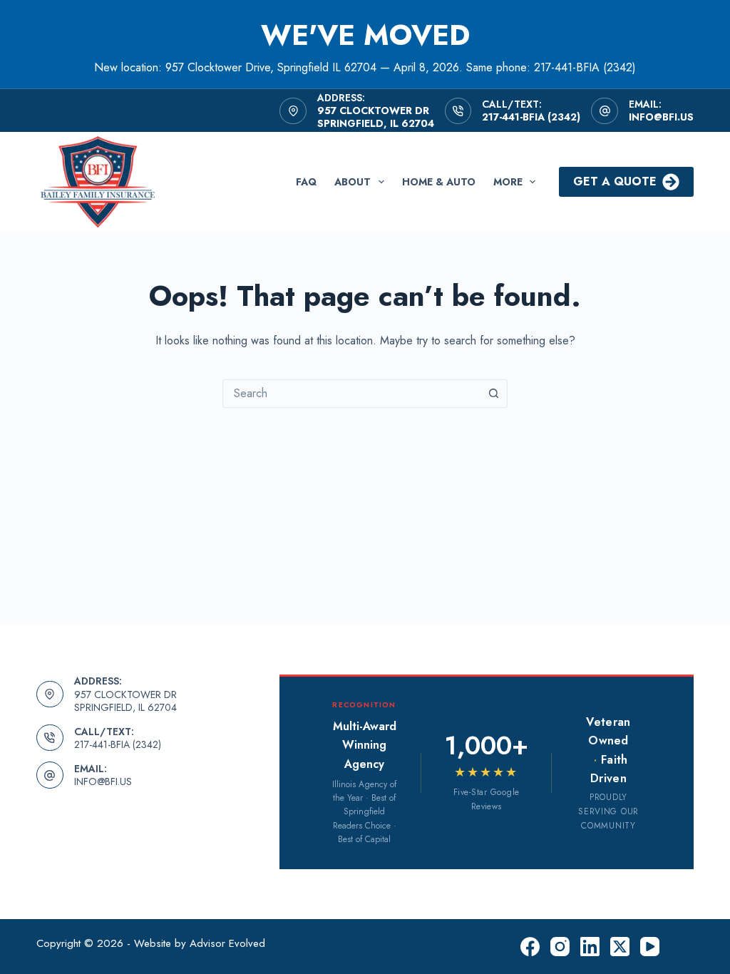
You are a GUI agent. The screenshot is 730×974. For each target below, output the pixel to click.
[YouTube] (649, 946)
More (508, 182)
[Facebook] (530, 946)
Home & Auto (438, 182)
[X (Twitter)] (619, 946)
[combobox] (351, 393)
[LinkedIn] (590, 946)
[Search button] (493, 393)
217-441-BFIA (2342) (531, 117)
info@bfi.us (661, 117)
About (352, 182)
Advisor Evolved (227, 943)
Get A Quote (615, 181)
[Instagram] (560, 946)
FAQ (306, 182)
